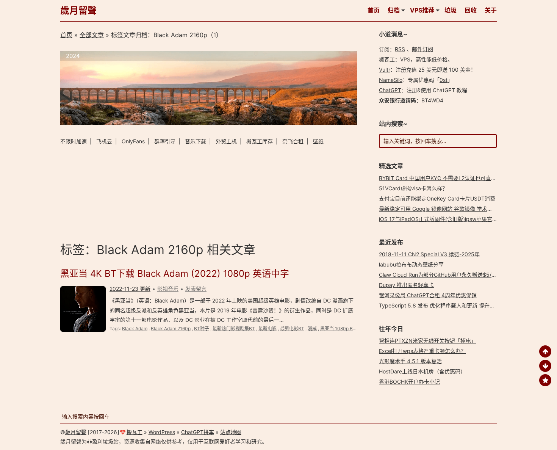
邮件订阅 (422, 49)
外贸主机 (226, 141)
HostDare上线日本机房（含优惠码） (422, 371)
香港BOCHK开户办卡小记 (409, 381)
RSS (400, 49)
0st (443, 80)
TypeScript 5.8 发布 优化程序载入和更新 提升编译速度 (445, 305)
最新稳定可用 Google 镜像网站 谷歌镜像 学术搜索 (438, 208)
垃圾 (450, 10)
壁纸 (318, 141)
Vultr (384, 69)
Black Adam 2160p (171, 328)
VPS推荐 (422, 10)
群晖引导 (164, 141)
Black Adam (134, 328)
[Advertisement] (208, 192)
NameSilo (390, 80)
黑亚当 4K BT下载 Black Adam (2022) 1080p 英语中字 (174, 273)
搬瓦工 (387, 59)
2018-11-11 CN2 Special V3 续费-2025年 (429, 254)
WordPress (162, 432)
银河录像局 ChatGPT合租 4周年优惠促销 (428, 295)
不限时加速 (73, 141)
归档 (394, 10)
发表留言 (196, 288)
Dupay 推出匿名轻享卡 (406, 285)
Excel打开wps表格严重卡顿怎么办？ (422, 351)
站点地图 (230, 432)
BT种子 (201, 328)
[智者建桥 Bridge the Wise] (208, 122)
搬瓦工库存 (259, 141)
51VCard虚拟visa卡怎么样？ (413, 188)
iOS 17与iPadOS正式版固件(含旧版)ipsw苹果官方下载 (443, 219)
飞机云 (104, 141)
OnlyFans (133, 141)
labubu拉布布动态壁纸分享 (411, 264)
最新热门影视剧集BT (234, 328)
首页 (374, 10)
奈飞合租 (293, 141)
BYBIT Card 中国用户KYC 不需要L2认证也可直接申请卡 (445, 178)
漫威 (312, 328)
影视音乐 (167, 288)
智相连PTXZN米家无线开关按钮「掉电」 (427, 340)
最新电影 (267, 328)
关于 (491, 10)
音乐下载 (195, 141)
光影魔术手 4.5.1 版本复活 (410, 361)
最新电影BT (292, 328)
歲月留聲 (78, 10)
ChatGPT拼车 (197, 432)
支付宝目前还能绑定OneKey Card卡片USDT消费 (437, 198)
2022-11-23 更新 (130, 288)
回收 (471, 10)
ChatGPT (390, 90)
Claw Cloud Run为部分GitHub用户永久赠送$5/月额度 (443, 274)
